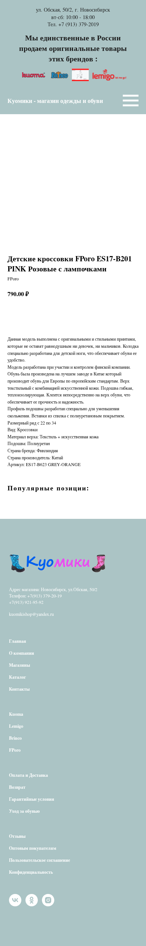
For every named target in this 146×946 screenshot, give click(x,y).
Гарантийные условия (31, 799)
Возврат (17, 787)
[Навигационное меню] (131, 101)
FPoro (15, 750)
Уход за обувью (24, 811)
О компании (21, 653)
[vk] (15, 904)
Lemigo (16, 726)
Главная (17, 641)
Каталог (17, 677)
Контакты (19, 689)
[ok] (31, 904)
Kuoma (16, 714)
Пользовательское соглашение (39, 860)
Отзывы (17, 836)
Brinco (15, 738)
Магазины (19, 665)
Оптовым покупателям (32, 848)
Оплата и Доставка (28, 775)
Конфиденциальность (31, 872)
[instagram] (48, 904)
